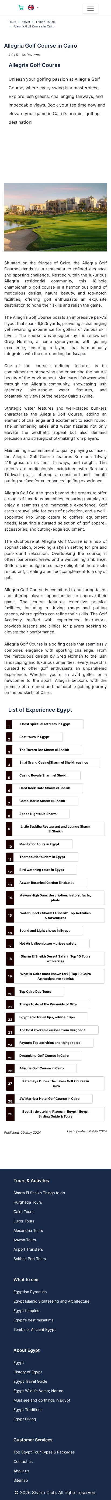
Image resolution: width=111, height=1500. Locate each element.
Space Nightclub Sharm (38, 814)
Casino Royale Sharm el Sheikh (43, 775)
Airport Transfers (28, 1249)
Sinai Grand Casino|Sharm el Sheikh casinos (53, 762)
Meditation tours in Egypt (39, 844)
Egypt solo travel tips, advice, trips (47, 1017)
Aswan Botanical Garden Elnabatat (46, 883)
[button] (33, 7)
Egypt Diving (24, 1419)
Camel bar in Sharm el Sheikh (42, 801)
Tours (12, 21)
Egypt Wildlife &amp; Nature (38, 1390)
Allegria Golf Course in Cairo (41, 1068)
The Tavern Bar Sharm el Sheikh (44, 750)
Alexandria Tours (28, 1230)
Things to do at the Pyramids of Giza (48, 1004)
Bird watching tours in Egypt (41, 870)
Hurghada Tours (27, 1202)
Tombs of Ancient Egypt (34, 1329)
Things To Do (45, 21)
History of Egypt (27, 1372)
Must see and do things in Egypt (41, 1400)
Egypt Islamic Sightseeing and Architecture (51, 1301)
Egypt (26, 21)
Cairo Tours (23, 1211)
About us (21, 1471)
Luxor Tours (23, 1221)
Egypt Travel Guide (30, 1381)
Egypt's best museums (33, 1320)
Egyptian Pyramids (30, 1291)
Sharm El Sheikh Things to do (39, 1192)
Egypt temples (26, 1310)
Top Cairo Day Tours (35, 992)
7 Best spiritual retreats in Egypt (45, 724)
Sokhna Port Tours (29, 1258)
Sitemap (20, 1480)
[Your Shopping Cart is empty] (21, 8)
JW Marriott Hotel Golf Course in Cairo (49, 1099)
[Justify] (90, 8)
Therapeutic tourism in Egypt (42, 857)
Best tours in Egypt (34, 737)
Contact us (23, 1461)
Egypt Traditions (27, 1409)
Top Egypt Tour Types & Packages (44, 1452)
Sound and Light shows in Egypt (44, 930)
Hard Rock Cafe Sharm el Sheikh (44, 788)
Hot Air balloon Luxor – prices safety (48, 943)
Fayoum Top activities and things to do (49, 1043)
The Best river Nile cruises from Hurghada (52, 1030)
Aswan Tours (24, 1239)
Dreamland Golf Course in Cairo (44, 1056)
